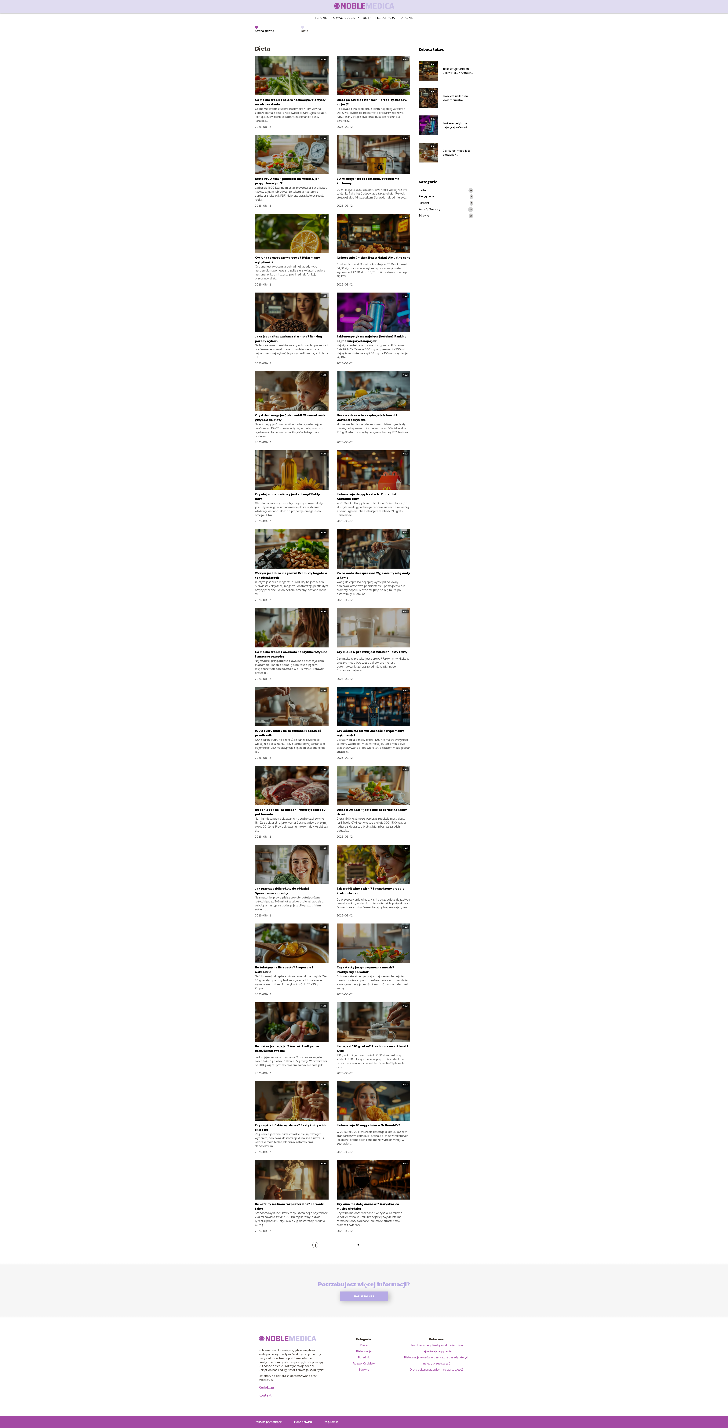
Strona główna (264, 30)
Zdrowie (321, 17)
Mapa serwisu (303, 1421)
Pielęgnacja (385, 17)
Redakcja (266, 1387)
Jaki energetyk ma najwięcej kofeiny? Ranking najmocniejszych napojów (371, 338)
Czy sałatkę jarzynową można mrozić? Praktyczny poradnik (365, 969)
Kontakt (265, 1395)
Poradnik (406, 17)
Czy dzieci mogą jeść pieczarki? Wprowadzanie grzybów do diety (456, 153)
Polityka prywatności (268, 1421)
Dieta (367, 17)
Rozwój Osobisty (345, 17)
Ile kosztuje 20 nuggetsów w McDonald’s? (368, 1125)
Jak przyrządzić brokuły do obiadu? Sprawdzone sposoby (282, 890)
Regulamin (331, 1421)
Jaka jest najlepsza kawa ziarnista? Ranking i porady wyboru (455, 98)
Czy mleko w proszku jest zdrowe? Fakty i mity (372, 652)
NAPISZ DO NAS (364, 1296)
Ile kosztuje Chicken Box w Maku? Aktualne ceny (373, 257)
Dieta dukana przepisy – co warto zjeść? (436, 1369)
